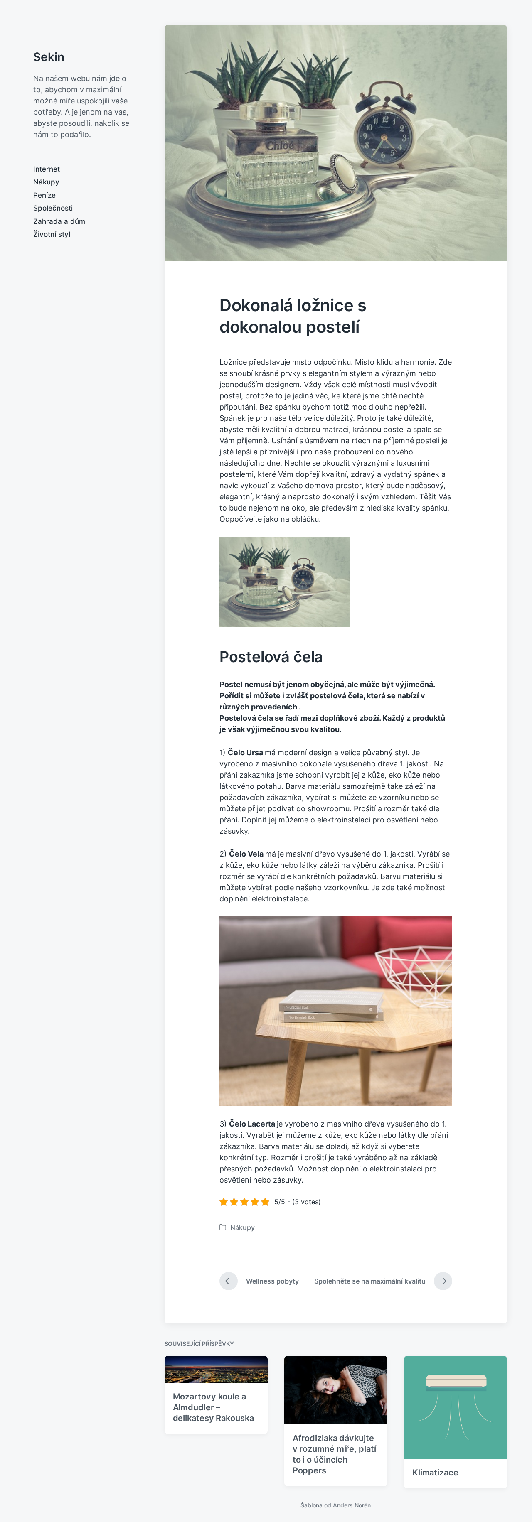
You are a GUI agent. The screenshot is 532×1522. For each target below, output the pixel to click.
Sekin (48, 57)
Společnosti (53, 208)
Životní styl (51, 234)
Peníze (44, 195)
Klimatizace (435, 1473)
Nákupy (46, 182)
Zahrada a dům (59, 221)
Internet (46, 169)
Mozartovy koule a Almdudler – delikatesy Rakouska (213, 1407)
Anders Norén (352, 1505)
